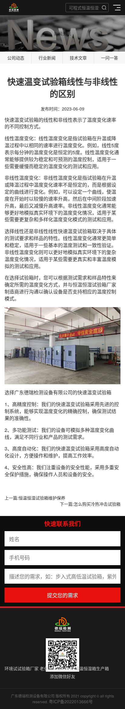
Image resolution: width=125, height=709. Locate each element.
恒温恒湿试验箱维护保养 (42, 498)
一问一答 (109, 58)
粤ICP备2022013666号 (71, 701)
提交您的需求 (62, 595)
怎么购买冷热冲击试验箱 (97, 504)
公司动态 (15, 58)
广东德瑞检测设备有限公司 (43, 392)
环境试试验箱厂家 (22, 668)
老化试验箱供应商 (57, 668)
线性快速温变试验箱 (70, 231)
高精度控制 (24, 404)
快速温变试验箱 (22, 119)
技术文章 (78, 58)
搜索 (104, 7)
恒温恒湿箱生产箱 (92, 668)
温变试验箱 (99, 392)
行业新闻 (47, 58)
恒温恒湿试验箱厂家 (94, 284)
